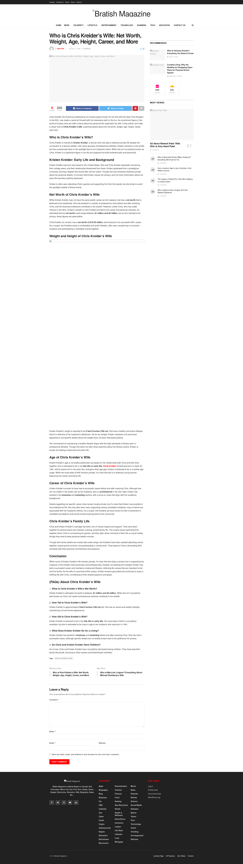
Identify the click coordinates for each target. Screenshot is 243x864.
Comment (54, 699)
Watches (134, 839)
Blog (101, 793)
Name (52, 731)
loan (117, 838)
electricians (104, 839)
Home (67, 2)
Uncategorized (137, 835)
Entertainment (108, 25)
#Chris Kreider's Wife (63, 658)
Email (52, 743)
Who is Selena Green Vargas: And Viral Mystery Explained (173, 191)
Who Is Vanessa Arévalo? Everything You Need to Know (180, 52)
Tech (152, 25)
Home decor (120, 819)
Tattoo (133, 816)
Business (141, 25)
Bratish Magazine (61, 856)
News (66, 25)
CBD (101, 805)
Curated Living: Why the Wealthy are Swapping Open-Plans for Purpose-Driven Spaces (180, 68)
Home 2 (79, 2)
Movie (133, 786)
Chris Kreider (109, 466)
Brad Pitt (60, 48)
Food (117, 797)
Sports (133, 812)
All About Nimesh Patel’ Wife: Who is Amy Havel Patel (165, 145)
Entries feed (153, 790)
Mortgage (119, 841)
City (100, 812)
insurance (119, 822)
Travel (133, 828)
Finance (118, 793)
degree (102, 831)
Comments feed (154, 793)
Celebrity (78, 25)
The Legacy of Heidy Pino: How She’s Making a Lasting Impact (175, 180)
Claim (101, 816)
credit (101, 820)
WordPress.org (154, 797)
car (100, 801)
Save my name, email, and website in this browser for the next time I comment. (85, 754)
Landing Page (158, 856)
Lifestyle (92, 25)
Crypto (102, 824)
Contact (52, 2)
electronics (103, 843)
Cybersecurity (105, 828)
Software (134, 809)
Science (134, 801)
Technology (127, 25)
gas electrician (121, 805)
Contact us (60, 2)
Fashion (118, 790)
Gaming (118, 801)
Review (134, 797)
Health (117, 809)
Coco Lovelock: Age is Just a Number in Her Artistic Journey (174, 169)
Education (164, 25)
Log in (150, 786)
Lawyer (118, 826)
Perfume (134, 793)
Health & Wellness (119, 813)
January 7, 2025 (74, 48)
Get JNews (181, 856)
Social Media (136, 805)
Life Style (119, 830)
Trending (134, 831)
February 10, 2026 (175, 76)
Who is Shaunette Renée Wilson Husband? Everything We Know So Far (174, 158)
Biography (103, 790)
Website (102, 743)
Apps (101, 786)
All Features (170, 856)
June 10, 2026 (173, 57)
